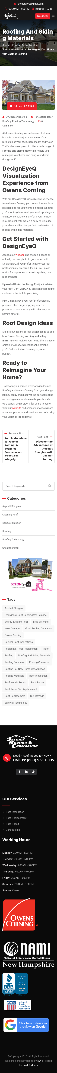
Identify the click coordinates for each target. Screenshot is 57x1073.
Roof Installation (15, 811)
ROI (39, 1060)
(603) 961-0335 (43, 8)
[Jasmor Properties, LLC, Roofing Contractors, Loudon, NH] (28, 984)
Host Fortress (30, 1065)
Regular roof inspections (19, 642)
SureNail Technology (16, 702)
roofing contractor (39, 662)
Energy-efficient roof (16, 621)
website (20, 254)
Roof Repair (12, 823)
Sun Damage (37, 696)
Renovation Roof (43, 116)
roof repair (37, 682)
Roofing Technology (23, 121)
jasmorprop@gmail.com (31, 3)
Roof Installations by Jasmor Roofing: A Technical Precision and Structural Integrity (16, 449)
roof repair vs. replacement (21, 689)
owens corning (13, 635)
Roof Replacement (16, 817)
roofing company (14, 662)
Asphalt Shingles (11, 506)
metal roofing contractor (38, 628)
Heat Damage (12, 628)
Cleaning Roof (10, 514)
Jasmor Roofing (18, 116)
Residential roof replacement (21, 648)
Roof (46, 648)
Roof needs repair (15, 682)
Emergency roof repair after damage (26, 615)
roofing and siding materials (34, 655)
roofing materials (14, 675)
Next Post (42, 437)
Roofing (6, 121)
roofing (9, 655)
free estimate (41, 621)
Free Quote (42, 16)
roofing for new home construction (25, 669)
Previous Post (17, 433)
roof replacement (15, 696)
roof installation (38, 675)
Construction (13, 829)
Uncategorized (10, 547)
